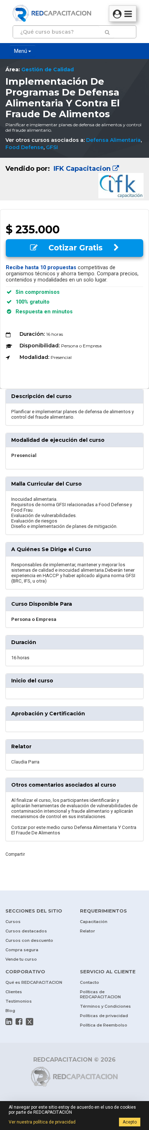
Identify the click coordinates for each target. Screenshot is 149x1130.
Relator (87, 931)
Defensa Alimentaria (113, 140)
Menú (21, 51)
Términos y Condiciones (105, 1006)
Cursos (13, 921)
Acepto (130, 1122)
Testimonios (18, 1001)
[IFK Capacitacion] (74, 179)
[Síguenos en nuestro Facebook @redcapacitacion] (19, 1021)
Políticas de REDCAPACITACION (100, 994)
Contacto (89, 982)
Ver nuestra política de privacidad (42, 1122)
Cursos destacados (26, 931)
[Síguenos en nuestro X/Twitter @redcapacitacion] (30, 1021)
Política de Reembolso (103, 1025)
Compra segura (21, 949)
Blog (10, 1010)
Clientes (13, 991)
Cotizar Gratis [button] (76, 247)
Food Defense (24, 147)
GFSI (52, 147)
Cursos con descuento (29, 940)
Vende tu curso (21, 959)
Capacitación (93, 921)
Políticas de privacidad (104, 1015)
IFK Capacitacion (82, 169)
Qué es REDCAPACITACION (33, 982)
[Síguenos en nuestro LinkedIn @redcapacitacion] (8, 1021)
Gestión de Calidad (47, 69)
